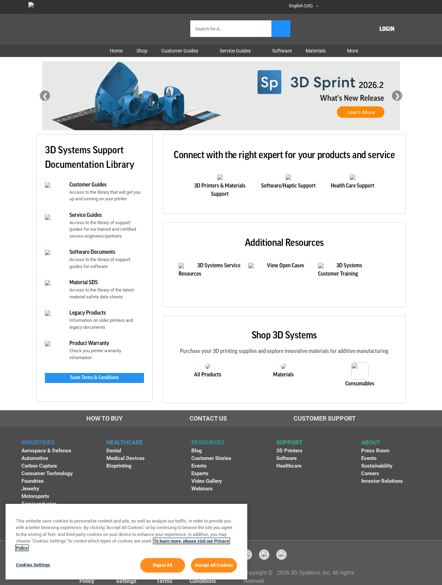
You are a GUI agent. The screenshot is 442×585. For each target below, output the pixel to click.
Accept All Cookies (214, 565)
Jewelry (30, 489)
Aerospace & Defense (46, 451)
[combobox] (231, 28)
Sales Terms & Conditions (94, 377)
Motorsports (35, 496)
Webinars (202, 489)
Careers (370, 473)
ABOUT (371, 442)
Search (280, 28)
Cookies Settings (33, 564)
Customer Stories (211, 458)
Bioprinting (119, 466)
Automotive (34, 458)
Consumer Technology (47, 473)
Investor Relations (382, 481)
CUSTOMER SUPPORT (325, 418)
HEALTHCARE (124, 442)
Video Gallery (206, 481)
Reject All (162, 565)
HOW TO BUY (104, 418)
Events (199, 466)
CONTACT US (208, 418)
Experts (200, 473)
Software (286, 458)
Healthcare (288, 466)
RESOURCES (207, 442)
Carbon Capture (39, 466)
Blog (196, 451)
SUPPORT (289, 442)
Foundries (32, 481)
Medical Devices (125, 458)
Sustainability (377, 466)
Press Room (375, 451)
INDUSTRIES (38, 442)
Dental (113, 451)
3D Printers (289, 451)
